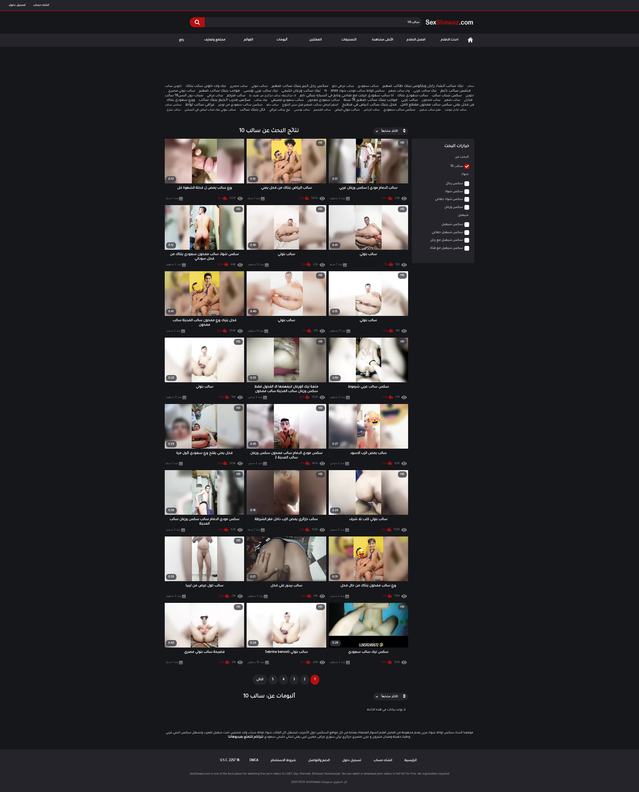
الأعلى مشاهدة (382, 40)
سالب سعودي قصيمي (287, 100)
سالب (470, 86)
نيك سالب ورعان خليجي (301, 91)
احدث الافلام (449, 40)
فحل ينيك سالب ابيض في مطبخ (369, 105)
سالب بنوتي (259, 86)
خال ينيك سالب (252, 110)
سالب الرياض (371, 110)
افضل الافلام (416, 40)
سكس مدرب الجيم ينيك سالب (224, 100)
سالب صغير (452, 100)
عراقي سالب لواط (200, 105)
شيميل (463, 215)
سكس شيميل (452, 224)
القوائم (248, 40)
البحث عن (462, 157)
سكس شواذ (454, 191)
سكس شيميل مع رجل (446, 240)
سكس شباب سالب (447, 96)
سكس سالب (173, 105)
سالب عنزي (173, 110)
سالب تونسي (302, 110)
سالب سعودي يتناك (412, 96)
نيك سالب (260, 100)
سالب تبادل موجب (456, 110)
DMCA (254, 760)
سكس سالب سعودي (399, 110)
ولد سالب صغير (399, 91)
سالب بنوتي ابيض (347, 110)
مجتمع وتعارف (214, 40)
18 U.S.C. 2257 (230, 760)
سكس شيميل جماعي (447, 232)
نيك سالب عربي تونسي (261, 91)
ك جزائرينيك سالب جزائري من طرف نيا (272, 95)
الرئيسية (470, 40)
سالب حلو (272, 105)
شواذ (465, 174)
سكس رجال (454, 183)
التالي (259, 679)
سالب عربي (409, 100)
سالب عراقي (215, 96)
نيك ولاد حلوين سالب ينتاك (206, 86)
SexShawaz (313, 782)
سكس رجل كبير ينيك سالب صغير (300, 86)
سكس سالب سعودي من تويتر (240, 105)
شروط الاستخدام (283, 760)
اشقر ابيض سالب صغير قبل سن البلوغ (310, 105)
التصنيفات (348, 40)
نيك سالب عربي (425, 91)
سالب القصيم (322, 110)
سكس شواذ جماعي (449, 199)
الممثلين (315, 40)
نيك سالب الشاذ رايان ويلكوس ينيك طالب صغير (422, 86)
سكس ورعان (453, 207)
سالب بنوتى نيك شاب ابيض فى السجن (210, 110)
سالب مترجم (236, 96)
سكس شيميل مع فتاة (446, 248)
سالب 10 (456, 166)
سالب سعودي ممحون (324, 100)
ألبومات (282, 40)
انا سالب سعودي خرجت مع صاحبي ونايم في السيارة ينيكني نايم (347, 96)
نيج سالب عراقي (279, 110)
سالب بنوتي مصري (181, 91)
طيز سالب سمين (430, 110)
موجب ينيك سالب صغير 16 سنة (370, 100)
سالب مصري (239, 86)
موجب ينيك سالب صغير (219, 91)
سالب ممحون (431, 100)
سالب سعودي (368, 86)
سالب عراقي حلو (343, 86)
